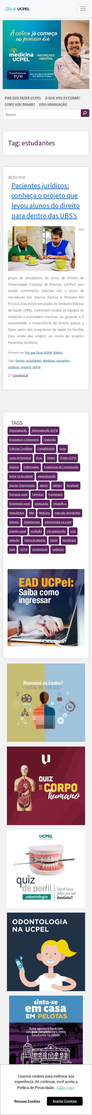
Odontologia (32, 522)
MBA (31, 513)
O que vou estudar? (62, 97)
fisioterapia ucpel (19, 504)
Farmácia (38, 494)
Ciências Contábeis (20, 449)
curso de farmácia (20, 458)
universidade (39, 549)
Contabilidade (45, 449)
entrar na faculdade (21, 476)
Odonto (14, 522)
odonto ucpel (17, 531)
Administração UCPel (45, 430)
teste (12, 549)
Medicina (49, 361)
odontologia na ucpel (58, 522)
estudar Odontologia (22, 485)
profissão (36, 531)
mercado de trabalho (67, 513)
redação (14, 540)
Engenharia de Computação (61, 467)
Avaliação (50, 440)
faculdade (73, 485)
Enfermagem (31, 467)
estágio (57, 485)
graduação (41, 504)
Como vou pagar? (20, 104)
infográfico (59, 504)
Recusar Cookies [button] (27, 1101)
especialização (47, 476)
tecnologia (69, 540)
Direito (20, 361)
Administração (18, 430)
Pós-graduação (53, 104)
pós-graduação (56, 531)
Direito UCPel (68, 458)
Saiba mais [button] (65, 1088)
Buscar (85, 113)
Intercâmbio (16, 513)
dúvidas (14, 467)
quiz (73, 531)
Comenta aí (20, 375)
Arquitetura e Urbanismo (24, 440)
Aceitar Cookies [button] (65, 1101)
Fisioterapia (55, 494)
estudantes (34, 361)
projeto (26, 367)
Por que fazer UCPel (23, 97)
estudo (44, 485)
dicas (39, 458)
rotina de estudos (34, 540)
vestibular (58, 549)
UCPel (36, 367)
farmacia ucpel (18, 494)
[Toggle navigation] (83, 8)
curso (62, 449)
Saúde (54, 540)
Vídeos (58, 352)
